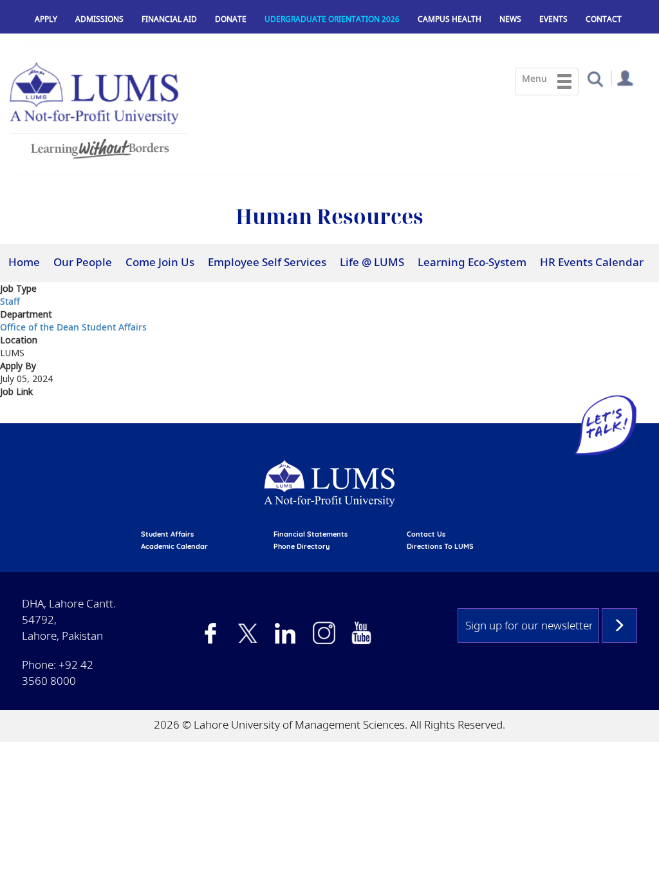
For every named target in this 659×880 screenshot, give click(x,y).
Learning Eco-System (472, 261)
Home (24, 261)
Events (553, 19)
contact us (426, 534)
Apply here (26, 415)
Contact (604, 19)
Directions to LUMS (440, 546)
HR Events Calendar (592, 261)
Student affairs (167, 534)
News (510, 19)
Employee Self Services (267, 261)
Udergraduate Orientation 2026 (332, 19)
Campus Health (449, 19)
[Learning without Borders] (98, 146)
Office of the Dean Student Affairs (73, 327)
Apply (46, 19)
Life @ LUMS (372, 261)
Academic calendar (174, 546)
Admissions (99, 19)
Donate (230, 19)
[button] (595, 78)
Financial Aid (169, 19)
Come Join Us (159, 261)
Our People (82, 261)
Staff (10, 301)
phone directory (302, 546)
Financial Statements (311, 534)
